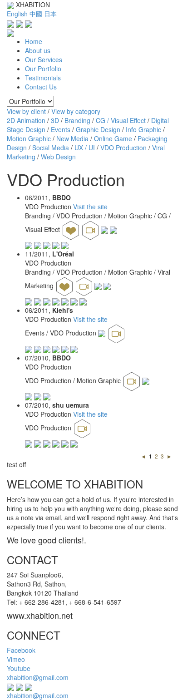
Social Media (50, 147)
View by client (26, 111)
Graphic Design (98, 129)
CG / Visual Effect (121, 120)
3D (55, 120)
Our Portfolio (43, 68)
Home (33, 41)
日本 (50, 13)
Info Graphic (143, 129)
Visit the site (90, 206)
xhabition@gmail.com (38, 677)
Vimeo (16, 659)
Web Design (58, 156)
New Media (72, 138)
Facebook (21, 650)
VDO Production (123, 147)
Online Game (113, 138)
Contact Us (41, 86)
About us (37, 50)
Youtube (18, 668)
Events (60, 129)
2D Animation (26, 120)
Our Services (43, 59)
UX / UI (84, 147)
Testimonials (43, 77)
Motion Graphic (29, 138)
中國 (36, 13)
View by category (75, 111)
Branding (77, 120)
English (17, 13)
